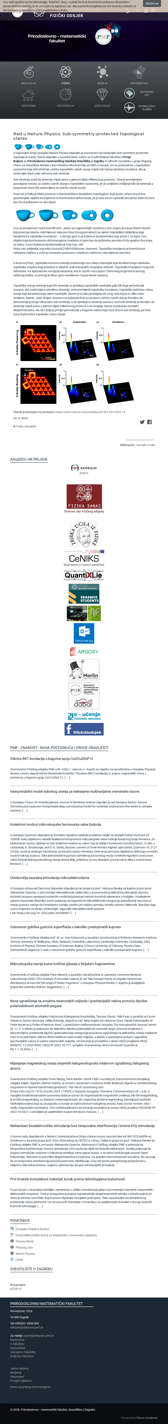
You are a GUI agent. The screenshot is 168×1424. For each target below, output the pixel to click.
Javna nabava (19, 1368)
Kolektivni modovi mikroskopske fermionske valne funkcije (55, 824)
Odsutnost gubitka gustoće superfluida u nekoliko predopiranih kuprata (65, 927)
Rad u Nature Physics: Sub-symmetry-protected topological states (78, 136)
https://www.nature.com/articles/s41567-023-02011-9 (90, 412)
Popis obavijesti (26, 426)
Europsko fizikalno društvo (32, 1229)
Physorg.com (24, 1247)
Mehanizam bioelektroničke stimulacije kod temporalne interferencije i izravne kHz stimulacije (82, 1126)
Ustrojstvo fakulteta (22, 1352)
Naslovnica (17, 1339)
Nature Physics (25, 1253)
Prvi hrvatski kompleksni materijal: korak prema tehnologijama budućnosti (67, 1179)
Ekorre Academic (147, 1417)
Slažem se (152, 3)
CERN (19, 1259)
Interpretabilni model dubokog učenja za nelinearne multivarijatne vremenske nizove (74, 791)
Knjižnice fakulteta (22, 1356)
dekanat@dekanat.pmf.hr (26, 1327)
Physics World (25, 1241)
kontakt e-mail (146, 445)
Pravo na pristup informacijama (31, 1387)
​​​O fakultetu (17, 1343)
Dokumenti (17, 1376)
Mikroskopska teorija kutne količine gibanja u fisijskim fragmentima (62, 964)
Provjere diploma (21, 1380)
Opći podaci (17, 1348)
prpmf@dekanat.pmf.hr (39, 1335)
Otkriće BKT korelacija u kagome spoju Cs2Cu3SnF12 (51, 759)
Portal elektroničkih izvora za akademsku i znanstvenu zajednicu (56, 1235)
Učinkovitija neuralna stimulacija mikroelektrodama (49, 878)
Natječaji (15, 1372)
